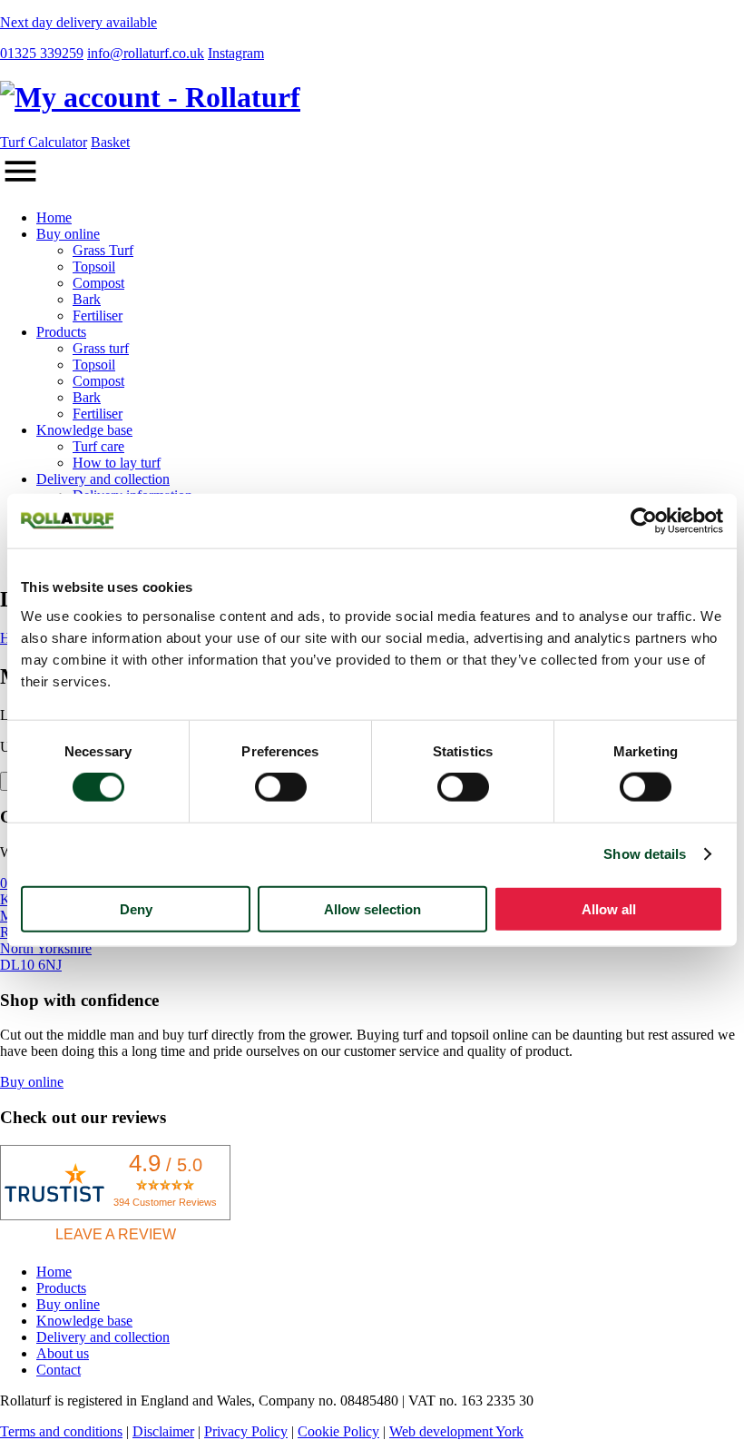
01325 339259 (41, 53)
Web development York (456, 1431)
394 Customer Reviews (165, 1202)
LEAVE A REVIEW (115, 1234)
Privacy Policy (246, 1431)
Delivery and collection (103, 479)
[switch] (281, 787)
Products (61, 332)
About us (62, 1353)
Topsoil (94, 266)
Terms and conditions (61, 1431)
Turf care (98, 446)
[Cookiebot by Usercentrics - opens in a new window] (643, 521)
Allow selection (372, 908)
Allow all (609, 908)
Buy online (68, 234)
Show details (644, 854)
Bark (87, 299)
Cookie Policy (338, 1431)
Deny (136, 908)
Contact (58, 1369)
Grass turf (101, 348)
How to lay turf (117, 462)
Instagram (236, 53)
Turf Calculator (43, 142)
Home (54, 217)
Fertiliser (97, 315)
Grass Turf (103, 250)
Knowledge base (84, 430)
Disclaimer (163, 1431)
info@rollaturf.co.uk (145, 53)
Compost (98, 283)
